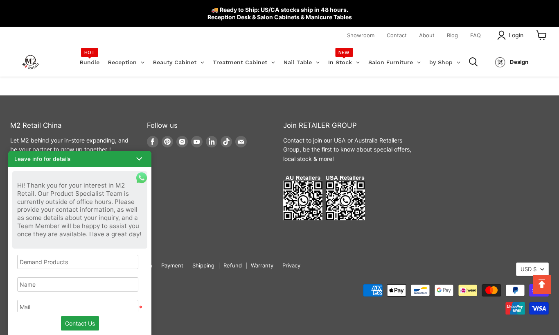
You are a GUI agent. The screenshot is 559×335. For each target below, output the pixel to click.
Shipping (203, 265)
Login (516, 35)
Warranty (262, 265)
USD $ (528, 269)
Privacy (291, 265)
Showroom (360, 35)
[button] (79, 159)
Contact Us (80, 323)
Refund (232, 265)
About (427, 35)
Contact (397, 35)
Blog (452, 35)
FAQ (475, 35)
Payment (172, 265)
